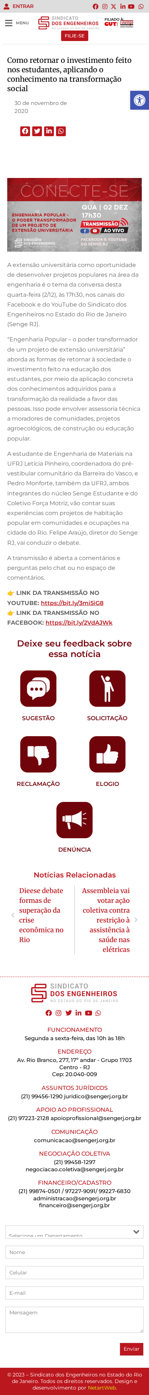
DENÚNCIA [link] (74, 849)
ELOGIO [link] (107, 783)
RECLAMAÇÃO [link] (38, 783)
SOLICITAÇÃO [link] (107, 718)
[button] (25, 131)
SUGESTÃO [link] (38, 718)
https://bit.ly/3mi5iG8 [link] (72, 603)
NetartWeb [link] (102, 1387)
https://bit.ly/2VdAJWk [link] (79, 622)
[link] (139, 100)
